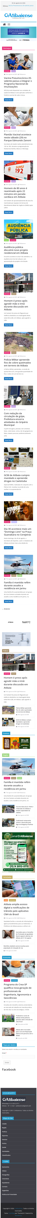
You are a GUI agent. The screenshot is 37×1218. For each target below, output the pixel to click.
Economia (14, 980)
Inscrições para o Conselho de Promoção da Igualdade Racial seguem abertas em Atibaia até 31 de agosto (24, 935)
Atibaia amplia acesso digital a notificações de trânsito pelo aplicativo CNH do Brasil (16, 909)
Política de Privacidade (9, 1194)
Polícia (14, 293)
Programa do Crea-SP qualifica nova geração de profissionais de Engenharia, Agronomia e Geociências (17, 991)
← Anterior (6, 609)
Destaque (7, 71)
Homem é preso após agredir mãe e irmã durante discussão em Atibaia (16, 305)
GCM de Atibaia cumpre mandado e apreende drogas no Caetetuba (17, 478)
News (6, 900)
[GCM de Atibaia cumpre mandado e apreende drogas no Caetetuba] (18, 457)
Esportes (5, 1135)
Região (19, 575)
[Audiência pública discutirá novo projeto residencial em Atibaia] (18, 229)
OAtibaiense (22, 74)
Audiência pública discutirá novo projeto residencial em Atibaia (16, 250)
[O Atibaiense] (4, 24)
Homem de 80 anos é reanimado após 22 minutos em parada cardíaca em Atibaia (15, 192)
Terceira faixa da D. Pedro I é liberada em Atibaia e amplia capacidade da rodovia (24, 809)
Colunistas (5, 1179)
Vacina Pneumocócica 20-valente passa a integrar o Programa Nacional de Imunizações (18, 82)
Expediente (5, 1183)
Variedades (12, 900)
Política (4, 1132)
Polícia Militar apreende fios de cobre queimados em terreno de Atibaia (17, 362)
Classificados (6, 1155)
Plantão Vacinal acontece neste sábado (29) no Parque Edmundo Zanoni (17, 137)
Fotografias (5, 1175)
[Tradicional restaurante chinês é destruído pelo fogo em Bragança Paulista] (8, 823)
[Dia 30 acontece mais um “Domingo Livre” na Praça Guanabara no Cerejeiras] (18, 511)
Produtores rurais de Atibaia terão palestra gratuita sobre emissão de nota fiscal (24, 1018)
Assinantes (5, 1167)
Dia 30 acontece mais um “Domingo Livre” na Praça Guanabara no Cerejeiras (17, 531)
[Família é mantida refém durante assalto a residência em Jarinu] (18, 564)
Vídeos (4, 1171)
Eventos (14, 522)
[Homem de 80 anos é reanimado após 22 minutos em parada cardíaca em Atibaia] (18, 170)
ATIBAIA (18, 622)
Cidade (6, 240)
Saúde (13, 71)
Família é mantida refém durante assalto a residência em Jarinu (17, 585)
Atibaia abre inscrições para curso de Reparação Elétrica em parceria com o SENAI (24, 1032)
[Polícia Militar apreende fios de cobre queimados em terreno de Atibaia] (18, 342)
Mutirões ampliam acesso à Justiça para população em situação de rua (16, 947)
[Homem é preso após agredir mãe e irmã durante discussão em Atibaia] (18, 283)
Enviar (7, 1062)
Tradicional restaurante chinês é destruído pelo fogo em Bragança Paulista (24, 822)
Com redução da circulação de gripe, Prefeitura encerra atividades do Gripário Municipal (16, 419)
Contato (4, 1186)
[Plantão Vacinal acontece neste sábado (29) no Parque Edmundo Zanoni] (18, 116)
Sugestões (5, 1190)
